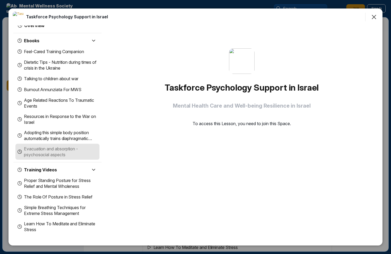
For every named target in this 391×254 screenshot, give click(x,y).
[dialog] (195, 127)
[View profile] (18, 17)
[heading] (67, 17)
